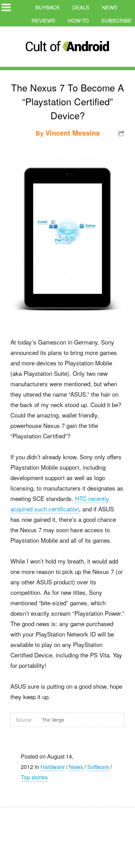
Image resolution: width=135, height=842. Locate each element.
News (109, 7)
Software (98, 767)
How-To (78, 20)
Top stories (34, 777)
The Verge (53, 719)
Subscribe (116, 20)
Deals (80, 7)
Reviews (43, 20)
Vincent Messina (72, 133)
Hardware (52, 767)
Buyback (47, 7)
